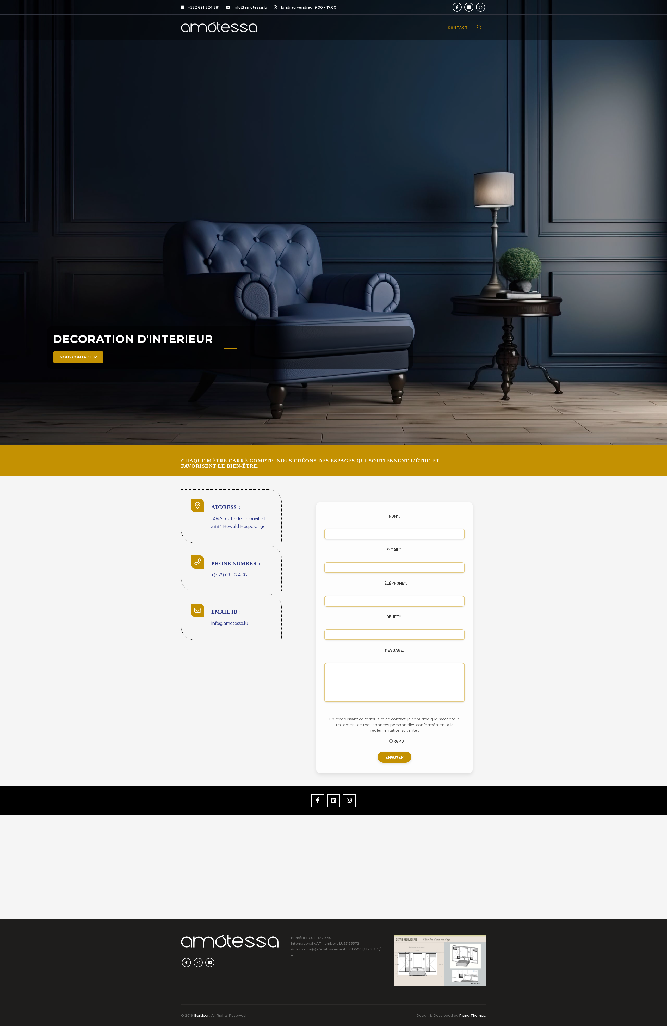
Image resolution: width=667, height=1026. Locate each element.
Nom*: (394, 516)
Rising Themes (472, 1015)
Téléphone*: (394, 583)
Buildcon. (202, 1015)
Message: (394, 650)
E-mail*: (394, 549)
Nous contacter (78, 357)
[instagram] (480, 7)
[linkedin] (468, 7)
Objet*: (394, 616)
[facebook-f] (457, 7)
